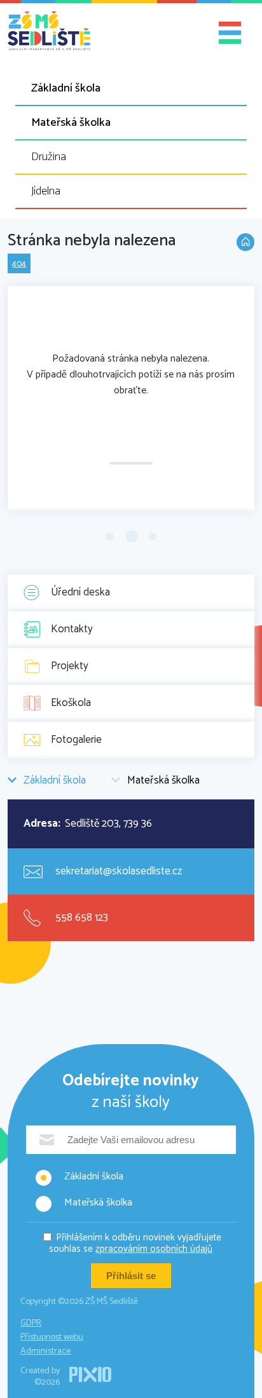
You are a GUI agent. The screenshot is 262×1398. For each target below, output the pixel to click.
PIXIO (90, 1374)
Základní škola (65, 88)
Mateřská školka (71, 122)
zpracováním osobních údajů (153, 1249)
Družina (48, 156)
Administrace (45, 1351)
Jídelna (45, 191)
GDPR (30, 1323)
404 (19, 264)
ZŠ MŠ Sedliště (49, 31)
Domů (245, 242)
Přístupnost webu (51, 1337)
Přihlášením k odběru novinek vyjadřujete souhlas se (135, 1243)
